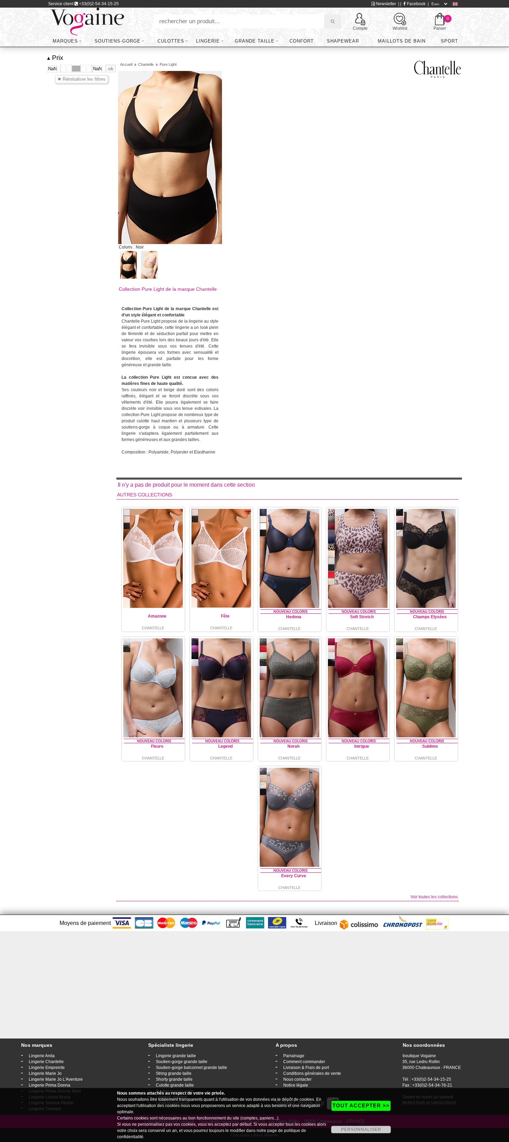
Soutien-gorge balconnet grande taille (191, 1067)
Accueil (126, 64)
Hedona (293, 616)
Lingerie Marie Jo (45, 1073)
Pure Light (168, 64)
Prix (55, 57)
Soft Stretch (362, 616)
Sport (449, 41)
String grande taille (173, 1073)
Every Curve (293, 875)
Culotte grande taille (175, 1085)
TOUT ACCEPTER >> (361, 1105)
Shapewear (343, 41)
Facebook (416, 3)
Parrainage (293, 1055)
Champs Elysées (430, 616)
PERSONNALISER (361, 1129)
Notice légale (295, 1085)
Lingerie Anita (42, 1055)
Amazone (157, 616)
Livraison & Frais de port (306, 1067)
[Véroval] (87, 21)
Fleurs (157, 746)
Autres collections (144, 494)
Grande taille (255, 41)
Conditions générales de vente (312, 1073)
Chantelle (146, 64)
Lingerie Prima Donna (49, 1085)
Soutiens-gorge (118, 41)
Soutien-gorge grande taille (181, 1061)
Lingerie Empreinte (47, 1067)
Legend (225, 746)
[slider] (66, 68)
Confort (301, 41)
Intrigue (361, 746)
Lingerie (208, 41)
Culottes (171, 41)
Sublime (430, 746)
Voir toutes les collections (434, 896)
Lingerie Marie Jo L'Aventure (56, 1079)
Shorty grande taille (174, 1079)
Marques (65, 41)
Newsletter (385, 3)
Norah (293, 746)
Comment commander (304, 1061)
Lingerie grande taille (176, 1055)
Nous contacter (297, 1079)
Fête (225, 616)
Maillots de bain (402, 41)
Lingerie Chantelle (46, 1061)
